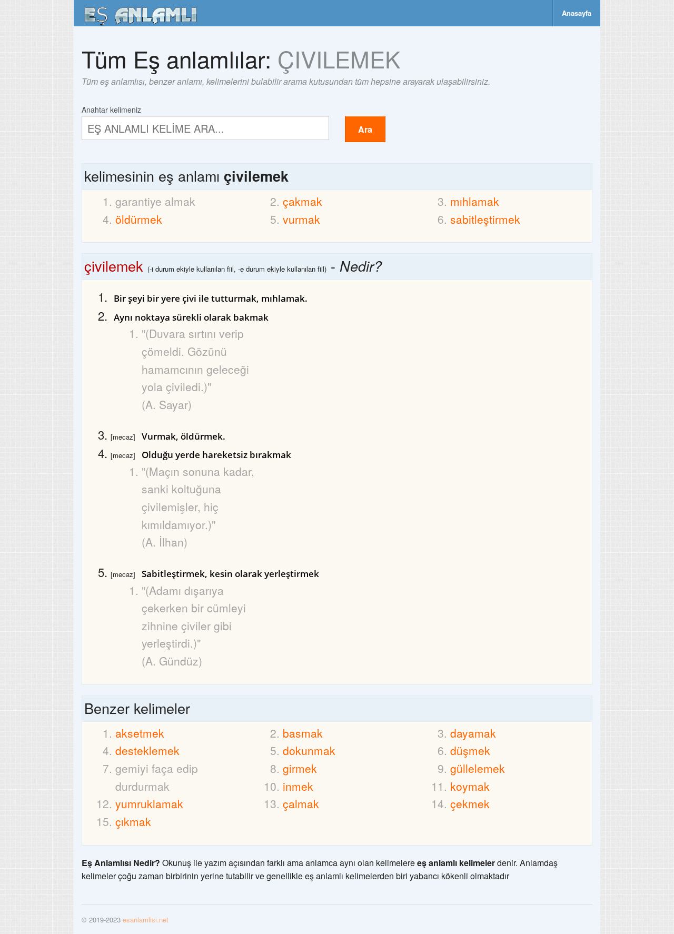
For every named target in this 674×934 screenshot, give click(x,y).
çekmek (470, 803)
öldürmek (138, 219)
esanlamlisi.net (145, 920)
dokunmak (309, 750)
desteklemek (147, 750)
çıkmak (133, 821)
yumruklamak (149, 803)
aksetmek (139, 733)
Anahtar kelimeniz (111, 108)
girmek (300, 768)
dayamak (473, 733)
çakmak (302, 201)
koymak (470, 786)
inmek (298, 786)
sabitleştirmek (485, 219)
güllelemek (477, 768)
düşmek (470, 750)
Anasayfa (576, 13)
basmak (303, 733)
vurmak (301, 219)
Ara (365, 129)
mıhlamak (474, 201)
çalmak (301, 803)
